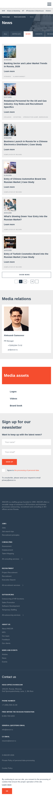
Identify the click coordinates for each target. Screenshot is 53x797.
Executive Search (9, 580)
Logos (13, 391)
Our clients (6, 643)
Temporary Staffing (9, 610)
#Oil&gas (7, 117)
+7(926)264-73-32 (15, 345)
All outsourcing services (11, 615)
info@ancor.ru (7, 730)
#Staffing (17, 117)
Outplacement (7, 550)
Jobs (4, 528)
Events (4, 662)
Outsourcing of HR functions (13, 599)
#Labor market (19, 76)
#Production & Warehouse (35, 11)
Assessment (6, 546)
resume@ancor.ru (9, 741)
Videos (13, 398)
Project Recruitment (9, 572)
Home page (6, 17)
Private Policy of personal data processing (18, 760)
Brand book (16, 405)
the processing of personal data (26, 470)
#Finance (7, 76)
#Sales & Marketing (13, 11)
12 (32, 281)
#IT (23, 11)
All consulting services (10, 559)
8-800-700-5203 (8, 716)
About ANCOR (7, 629)
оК (7, 791)
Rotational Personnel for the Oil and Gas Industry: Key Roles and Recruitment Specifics (25, 104)
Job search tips (8, 531)
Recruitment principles (10, 535)
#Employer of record (13, 154)
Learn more (6, 785)
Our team (5, 636)
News (4, 658)
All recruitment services (11, 585)
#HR (3, 11)
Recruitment (6, 576)
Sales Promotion (8, 602)
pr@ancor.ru (13, 350)
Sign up (9, 462)
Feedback (6, 640)
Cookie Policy (7, 768)
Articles (5, 654)
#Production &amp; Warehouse (35, 117)
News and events (20, 17)
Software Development (11, 606)
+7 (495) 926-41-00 (9, 705)
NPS (3, 632)
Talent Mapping (8, 553)
